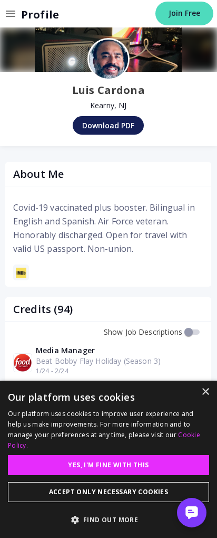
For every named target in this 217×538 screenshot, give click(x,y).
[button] (108, 519)
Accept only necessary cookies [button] (109, 491)
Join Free (184, 13)
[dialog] (108, 459)
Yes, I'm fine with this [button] (108, 464)
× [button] (205, 392)
